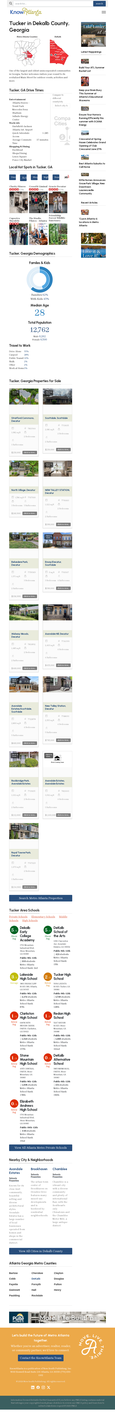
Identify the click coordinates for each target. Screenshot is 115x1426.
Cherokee (37, 1273)
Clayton (58, 1273)
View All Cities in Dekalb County (41, 1251)
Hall (34, 1290)
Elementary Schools (43, 916)
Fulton (58, 1284)
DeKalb (36, 1278)
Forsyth (36, 1284)
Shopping (35, 177)
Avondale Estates (16, 1171)
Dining (13, 177)
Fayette (13, 1284)
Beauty (57, 177)
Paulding (14, 1295)
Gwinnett (14, 1290)
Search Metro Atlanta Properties (41, 898)
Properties (14, 1180)
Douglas (59, 1278)
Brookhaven (39, 1169)
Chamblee (60, 1169)
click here (57, 1403)
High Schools (30, 920)
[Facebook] (38, 1387)
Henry (57, 1290)
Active (24, 177)
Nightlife (46, 177)
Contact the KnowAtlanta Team (41, 1358)
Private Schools (18, 916)
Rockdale (37, 1295)
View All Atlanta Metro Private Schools (41, 1147)
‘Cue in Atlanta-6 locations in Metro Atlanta (89, 222)
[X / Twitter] (48, 1387)
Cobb (12, 1278)
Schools (13, 1178)
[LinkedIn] (32, 1387)
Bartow (13, 1273)
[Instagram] (43, 1387)
